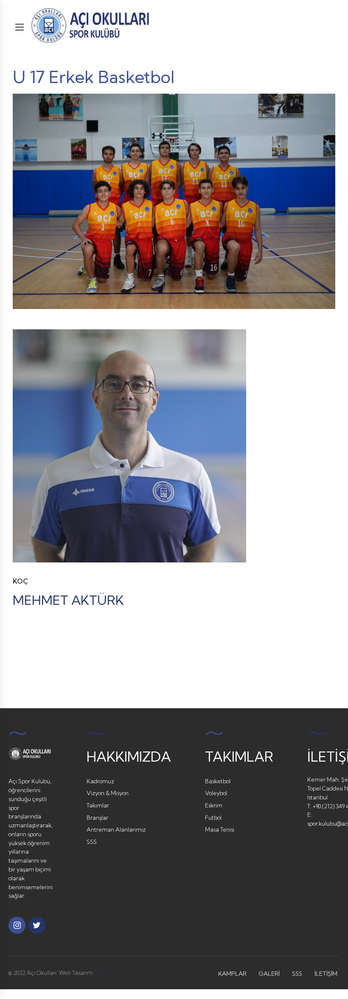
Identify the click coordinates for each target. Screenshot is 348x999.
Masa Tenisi (219, 829)
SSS (92, 841)
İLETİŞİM (325, 973)
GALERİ (269, 973)
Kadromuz (100, 781)
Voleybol (216, 793)
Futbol (213, 817)
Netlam (105, 972)
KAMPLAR (232, 973)
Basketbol (217, 781)
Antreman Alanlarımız (116, 829)
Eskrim (213, 805)
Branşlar (97, 817)
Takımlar (98, 805)
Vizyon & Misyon (108, 793)
